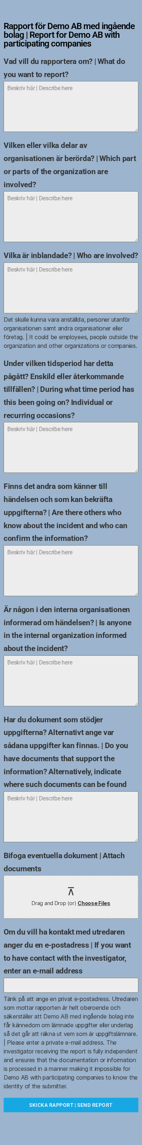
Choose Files (94, 903)
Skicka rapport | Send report (71, 1105)
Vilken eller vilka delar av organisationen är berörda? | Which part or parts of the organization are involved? (70, 165)
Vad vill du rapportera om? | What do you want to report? (64, 68)
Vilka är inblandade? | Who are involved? (71, 255)
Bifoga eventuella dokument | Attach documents (64, 862)
